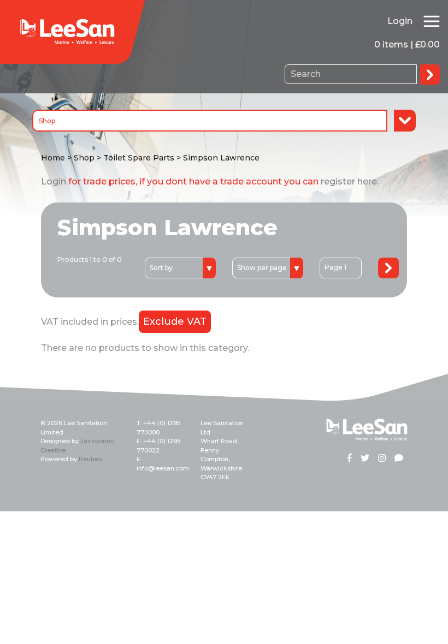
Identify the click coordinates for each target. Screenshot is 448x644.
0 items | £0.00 (407, 44)
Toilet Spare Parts (138, 158)
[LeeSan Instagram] (382, 459)
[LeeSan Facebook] (349, 459)
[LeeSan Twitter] (365, 459)
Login (399, 21)
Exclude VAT (175, 321)
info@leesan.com (163, 468)
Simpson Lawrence (221, 158)
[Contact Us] (399, 459)
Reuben (90, 459)
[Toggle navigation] (431, 21)
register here (349, 181)
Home (53, 158)
